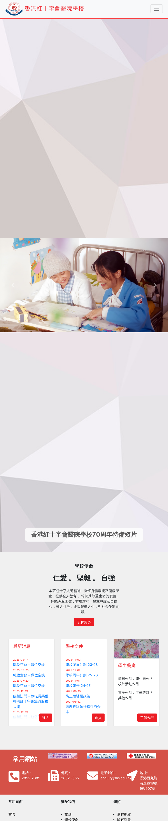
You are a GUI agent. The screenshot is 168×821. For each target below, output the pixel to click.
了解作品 (147, 717)
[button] (12, 285)
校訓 (68, 814)
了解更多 (84, 622)
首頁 (12, 814)
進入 (45, 717)
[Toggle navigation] (156, 8)
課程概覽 (124, 814)
